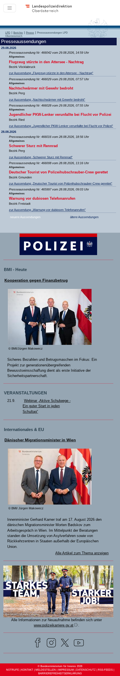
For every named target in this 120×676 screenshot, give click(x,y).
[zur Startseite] (50, 11)
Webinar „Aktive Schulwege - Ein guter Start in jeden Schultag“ (46, 406)
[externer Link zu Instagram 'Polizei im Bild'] (51, 644)
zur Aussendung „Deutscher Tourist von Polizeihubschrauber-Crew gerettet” (60, 183)
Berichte (18, 32)
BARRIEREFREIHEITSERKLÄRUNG (60, 673)
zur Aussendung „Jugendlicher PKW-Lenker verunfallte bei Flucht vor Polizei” (61, 126)
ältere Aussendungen (84, 217)
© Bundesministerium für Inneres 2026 (60, 666)
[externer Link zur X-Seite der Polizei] (64, 644)
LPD (7, 32)
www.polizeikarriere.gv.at (53, 625)
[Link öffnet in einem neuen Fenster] (58, 616)
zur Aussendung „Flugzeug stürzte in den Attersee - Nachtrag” (51, 73)
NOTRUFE (12, 669)
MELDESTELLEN (45, 669)
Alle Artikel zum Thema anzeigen (82, 553)
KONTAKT (27, 669)
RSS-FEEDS (105, 669)
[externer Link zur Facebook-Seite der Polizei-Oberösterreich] (37, 644)
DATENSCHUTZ (86, 669)
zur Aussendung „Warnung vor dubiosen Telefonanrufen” (47, 209)
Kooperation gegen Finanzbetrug (36, 280)
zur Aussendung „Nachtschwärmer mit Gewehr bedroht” (47, 99)
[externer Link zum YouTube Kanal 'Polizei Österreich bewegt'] (78, 644)
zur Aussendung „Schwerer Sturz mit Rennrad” (41, 157)
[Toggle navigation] (9, 8)
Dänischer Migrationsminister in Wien (40, 440)
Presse (30, 32)
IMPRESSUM (66, 669)
